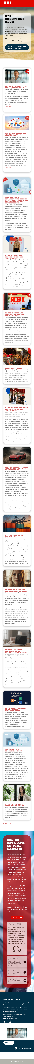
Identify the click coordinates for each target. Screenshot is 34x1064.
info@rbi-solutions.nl (12, 1018)
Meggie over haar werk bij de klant (14, 805)
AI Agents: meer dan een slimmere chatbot (16, 590)
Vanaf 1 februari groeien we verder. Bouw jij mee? (15, 314)
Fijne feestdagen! (14, 368)
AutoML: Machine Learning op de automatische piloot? (16, 651)
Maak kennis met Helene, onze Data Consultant (14, 257)
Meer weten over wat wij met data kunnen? (17, 47)
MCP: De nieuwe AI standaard (14, 535)
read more (8, 106)
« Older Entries (7, 823)
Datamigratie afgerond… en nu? (14, 750)
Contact (8, 1042)
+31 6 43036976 (13, 1016)
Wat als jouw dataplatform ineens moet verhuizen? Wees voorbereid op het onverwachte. (16, 200)
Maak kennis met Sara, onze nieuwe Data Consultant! (17, 409)
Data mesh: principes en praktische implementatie (15, 710)
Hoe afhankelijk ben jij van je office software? (16, 135)
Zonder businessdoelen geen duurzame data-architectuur (16, 468)
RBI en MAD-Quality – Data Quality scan (16, 87)
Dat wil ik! (17, 917)
